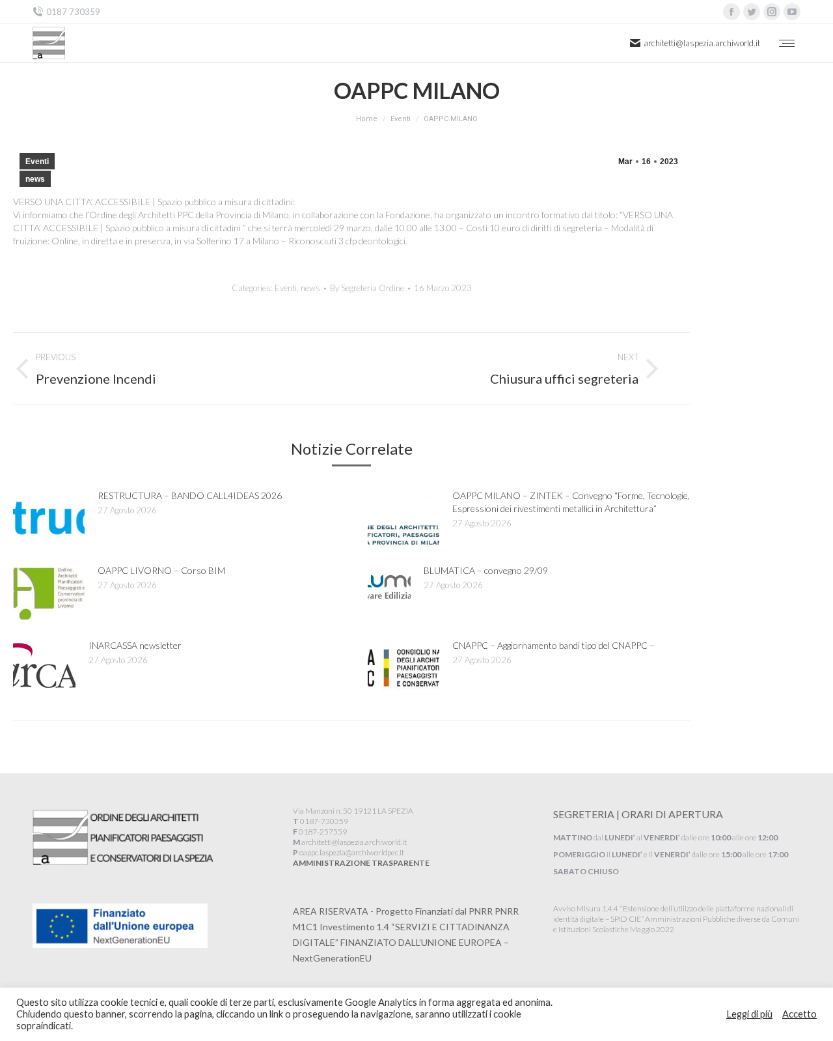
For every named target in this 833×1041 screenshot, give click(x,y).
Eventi (37, 161)
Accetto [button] (799, 1014)
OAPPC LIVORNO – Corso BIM (161, 570)
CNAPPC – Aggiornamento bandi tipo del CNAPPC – (553, 645)
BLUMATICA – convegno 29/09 (486, 570)
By (367, 288)
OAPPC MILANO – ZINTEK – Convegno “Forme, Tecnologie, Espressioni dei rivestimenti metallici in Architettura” (571, 502)
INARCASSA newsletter (135, 645)
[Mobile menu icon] (786, 43)
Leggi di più (749, 1014)
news (35, 179)
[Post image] (49, 518)
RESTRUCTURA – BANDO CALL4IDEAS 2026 (190, 495)
